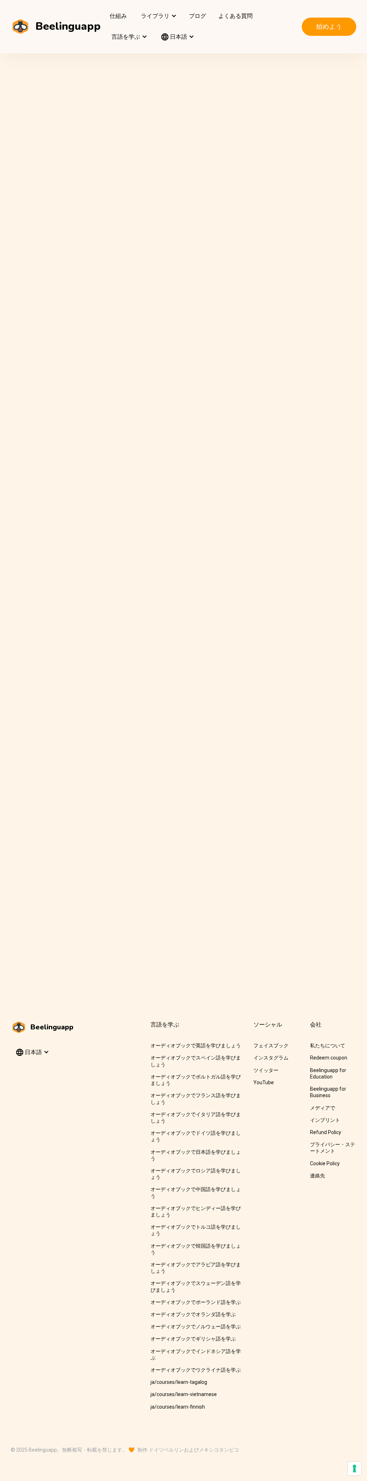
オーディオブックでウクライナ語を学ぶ (196, 1370)
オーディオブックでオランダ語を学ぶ (193, 1314)
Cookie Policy (325, 1163)
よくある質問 (235, 16)
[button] (158, 16)
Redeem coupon (328, 1058)
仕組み (118, 16)
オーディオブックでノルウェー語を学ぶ (196, 1326)
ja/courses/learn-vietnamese (184, 1394)
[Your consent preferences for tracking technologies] (354, 1468)
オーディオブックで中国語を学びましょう (196, 1192)
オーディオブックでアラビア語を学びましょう (196, 1268)
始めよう (329, 26)
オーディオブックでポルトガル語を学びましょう (196, 1080)
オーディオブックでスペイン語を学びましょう (196, 1061)
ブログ (197, 16)
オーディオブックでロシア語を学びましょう (196, 1174)
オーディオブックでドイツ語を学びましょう (196, 1136)
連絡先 (317, 1175)
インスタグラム (271, 1058)
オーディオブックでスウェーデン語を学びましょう (196, 1286)
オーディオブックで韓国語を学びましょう (196, 1249)
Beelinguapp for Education (328, 1073)
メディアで (322, 1108)
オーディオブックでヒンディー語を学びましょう (196, 1211)
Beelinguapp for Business (328, 1092)
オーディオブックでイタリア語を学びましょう (196, 1117)
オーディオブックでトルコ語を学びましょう (196, 1230)
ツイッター (265, 1070)
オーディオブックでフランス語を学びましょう (196, 1098)
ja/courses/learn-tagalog (179, 1382)
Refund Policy (325, 1132)
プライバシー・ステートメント (332, 1148)
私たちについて (327, 1045)
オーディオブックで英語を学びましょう (196, 1045)
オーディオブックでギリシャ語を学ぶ (193, 1339)
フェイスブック (271, 1045)
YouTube (263, 1082)
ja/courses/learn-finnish (178, 1407)
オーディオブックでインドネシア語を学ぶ (196, 1354)
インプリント (325, 1120)
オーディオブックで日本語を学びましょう (196, 1155)
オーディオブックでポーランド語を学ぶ (196, 1302)
